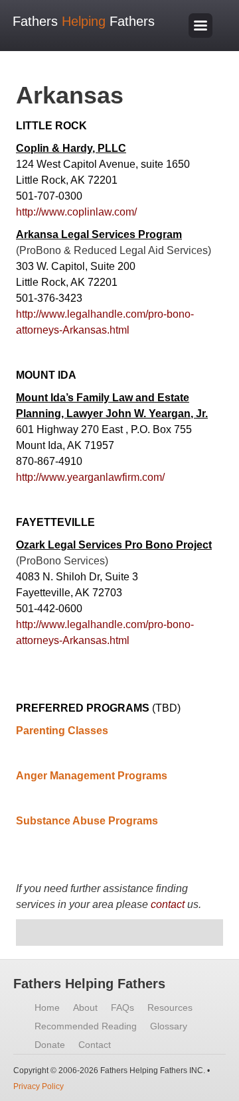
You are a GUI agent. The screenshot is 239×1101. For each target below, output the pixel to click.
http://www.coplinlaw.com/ (76, 212)
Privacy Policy (38, 1086)
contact (168, 904)
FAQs (122, 1007)
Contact (94, 1044)
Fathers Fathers (84, 21)
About (85, 1007)
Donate (50, 1044)
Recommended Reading (86, 1026)
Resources (170, 1007)
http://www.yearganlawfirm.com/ (90, 477)
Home (47, 1007)
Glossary (168, 1026)
